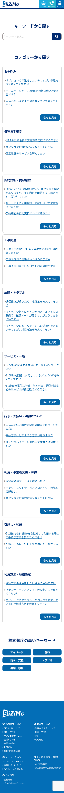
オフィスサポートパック (15, 761)
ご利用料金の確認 (12, 750)
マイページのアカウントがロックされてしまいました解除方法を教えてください (32, 602)
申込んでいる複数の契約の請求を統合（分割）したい (32, 426)
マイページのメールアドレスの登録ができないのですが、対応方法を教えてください (32, 327)
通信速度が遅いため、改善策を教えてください (32, 303)
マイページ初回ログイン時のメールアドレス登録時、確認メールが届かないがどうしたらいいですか (32, 315)
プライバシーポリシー (14, 783)
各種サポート (10, 739)
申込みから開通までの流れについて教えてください (32, 102)
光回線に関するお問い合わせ (48, 767)
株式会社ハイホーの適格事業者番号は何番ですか (32, 443)
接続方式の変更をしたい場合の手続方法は (31, 583)
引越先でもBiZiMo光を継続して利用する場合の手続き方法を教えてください (32, 535)
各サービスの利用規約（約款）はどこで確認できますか (32, 205)
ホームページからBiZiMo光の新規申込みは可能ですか (32, 92)
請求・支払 (16, 660)
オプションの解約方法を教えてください (29, 147)
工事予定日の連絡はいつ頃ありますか (28, 259)
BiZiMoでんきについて (45, 728)
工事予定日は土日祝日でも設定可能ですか (31, 266)
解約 (47, 652)
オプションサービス (13, 735)
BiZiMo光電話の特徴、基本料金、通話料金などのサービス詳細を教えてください (32, 387)
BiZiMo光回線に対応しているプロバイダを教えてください (32, 377)
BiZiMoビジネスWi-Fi (13, 768)
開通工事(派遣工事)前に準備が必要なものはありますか (32, 250)
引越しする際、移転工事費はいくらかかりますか (32, 545)
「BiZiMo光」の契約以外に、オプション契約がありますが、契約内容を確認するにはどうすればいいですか (32, 192)
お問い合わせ (10, 743)
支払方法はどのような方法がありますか (29, 435)
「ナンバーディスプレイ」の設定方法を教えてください (32, 591)
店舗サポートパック (13, 765)
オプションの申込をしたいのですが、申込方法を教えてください (32, 82)
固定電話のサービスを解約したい (25, 153)
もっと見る (49, 117)
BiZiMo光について (12, 728)
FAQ (37, 735)
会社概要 (8, 779)
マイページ (16, 652)
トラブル (47, 660)
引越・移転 (16, 668)
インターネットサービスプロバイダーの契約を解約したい (32, 489)
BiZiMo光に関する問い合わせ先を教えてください (32, 367)
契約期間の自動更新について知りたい (28, 213)
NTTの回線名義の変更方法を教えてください (32, 140)
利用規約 (8, 747)
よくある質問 (41, 764)
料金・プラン (10, 731)
